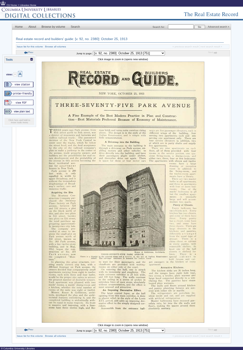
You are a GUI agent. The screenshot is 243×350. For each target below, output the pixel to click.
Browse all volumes (55, 46)
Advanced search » (218, 26)
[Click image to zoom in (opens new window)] (123, 321)
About (32, 26)
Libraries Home (28, 5)
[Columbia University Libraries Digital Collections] (41, 17)
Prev (30, 52)
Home (19, 26)
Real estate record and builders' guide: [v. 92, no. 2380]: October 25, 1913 (71, 39)
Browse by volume (53, 26)
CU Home (12, 5)
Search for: (159, 27)
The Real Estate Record (211, 14)
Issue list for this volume (30, 46)
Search (75, 26)
